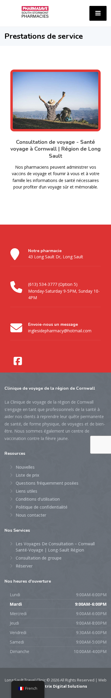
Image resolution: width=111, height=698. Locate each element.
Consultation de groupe (39, 558)
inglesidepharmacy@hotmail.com (59, 330)
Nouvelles (25, 467)
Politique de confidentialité (41, 507)
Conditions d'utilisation (38, 499)
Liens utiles (26, 491)
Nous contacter (31, 515)
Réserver (24, 566)
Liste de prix (27, 475)
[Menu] (98, 13)
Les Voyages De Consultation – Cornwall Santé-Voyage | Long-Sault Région (55, 547)
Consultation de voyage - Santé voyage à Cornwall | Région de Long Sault (55, 148)
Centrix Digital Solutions (62, 686)
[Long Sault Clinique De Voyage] (35, 11)
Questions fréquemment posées (47, 483)
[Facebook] (18, 361)
